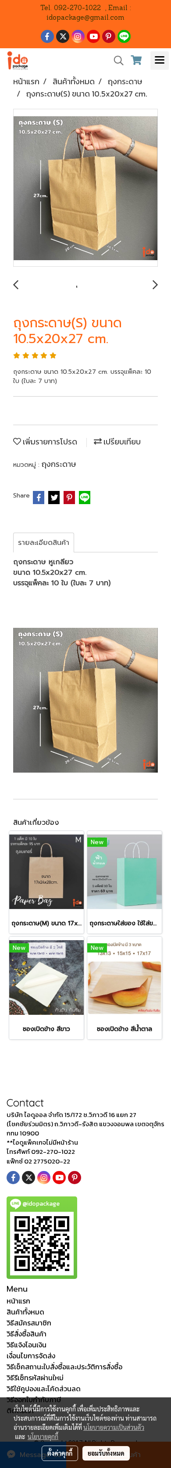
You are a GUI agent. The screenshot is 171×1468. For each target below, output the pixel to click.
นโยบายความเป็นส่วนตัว (113, 1427)
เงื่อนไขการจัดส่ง (31, 1355)
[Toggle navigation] (159, 60)
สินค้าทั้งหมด (25, 1312)
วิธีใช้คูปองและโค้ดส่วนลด (44, 1388)
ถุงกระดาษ (59, 464)
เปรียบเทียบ (121, 442)
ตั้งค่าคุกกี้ (59, 1453)
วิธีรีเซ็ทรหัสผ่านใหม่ (35, 1377)
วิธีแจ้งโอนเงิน (26, 1344)
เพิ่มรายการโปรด (49, 442)
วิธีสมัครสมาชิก (29, 1323)
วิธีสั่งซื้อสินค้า (26, 1333)
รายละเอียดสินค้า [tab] (43, 542)
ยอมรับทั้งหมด (106, 1453)
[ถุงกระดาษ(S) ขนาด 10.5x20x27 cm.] (85, 188)
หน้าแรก (18, 1301)
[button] (116, 60)
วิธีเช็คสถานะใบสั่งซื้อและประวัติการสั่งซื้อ (64, 1366)
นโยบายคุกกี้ (43, 1436)
